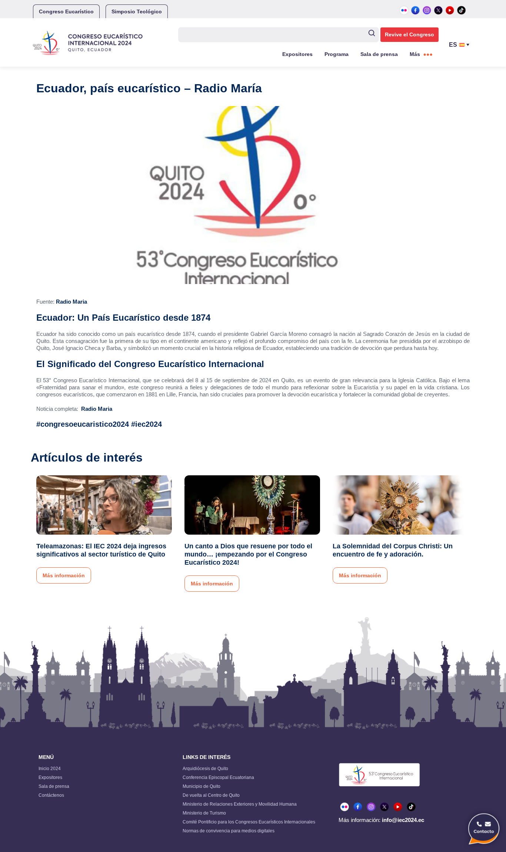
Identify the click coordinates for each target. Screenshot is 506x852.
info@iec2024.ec (403, 820)
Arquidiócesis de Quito (205, 768)
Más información (64, 575)
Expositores (297, 54)
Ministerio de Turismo (204, 813)
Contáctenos (51, 795)
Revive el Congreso (409, 34)
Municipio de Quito (201, 786)
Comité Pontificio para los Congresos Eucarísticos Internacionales (249, 822)
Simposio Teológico (136, 11)
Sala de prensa (379, 54)
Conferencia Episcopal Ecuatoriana (218, 777)
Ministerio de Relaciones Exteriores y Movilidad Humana (240, 804)
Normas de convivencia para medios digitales (228, 830)
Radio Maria (71, 301)
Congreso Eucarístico (66, 11)
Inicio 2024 (50, 768)
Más (415, 54)
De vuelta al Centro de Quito (211, 795)
